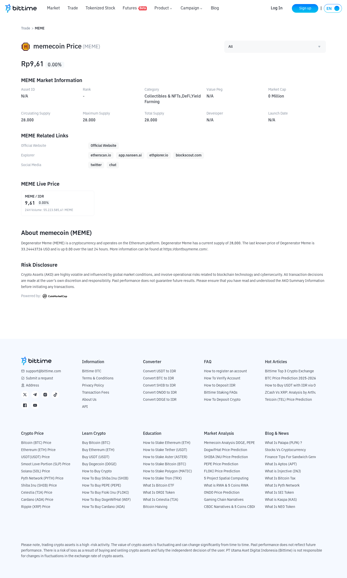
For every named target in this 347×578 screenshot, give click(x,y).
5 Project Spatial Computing (226, 478)
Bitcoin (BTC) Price (36, 443)
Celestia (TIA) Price (36, 492)
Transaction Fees (95, 392)
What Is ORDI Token (159, 492)
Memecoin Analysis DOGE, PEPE (229, 443)
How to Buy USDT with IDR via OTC (292, 385)
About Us (89, 400)
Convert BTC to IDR (158, 378)
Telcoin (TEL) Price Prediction (288, 400)
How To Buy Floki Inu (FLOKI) (105, 492)
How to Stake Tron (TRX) (162, 478)
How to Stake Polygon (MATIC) (167, 471)
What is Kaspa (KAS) (281, 500)
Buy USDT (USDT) (95, 457)
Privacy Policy (93, 385)
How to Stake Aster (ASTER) (165, 457)
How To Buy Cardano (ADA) (103, 507)
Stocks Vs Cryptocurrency (285, 450)
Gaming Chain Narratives (224, 500)
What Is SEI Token (279, 492)
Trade (73, 8)
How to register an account (225, 371)
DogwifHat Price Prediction (225, 450)
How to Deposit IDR (219, 385)
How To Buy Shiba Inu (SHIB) (105, 478)
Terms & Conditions (98, 378)
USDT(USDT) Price (35, 457)
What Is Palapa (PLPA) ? (283, 443)
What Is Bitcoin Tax (280, 478)
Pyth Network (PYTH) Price (42, 478)
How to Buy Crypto (97, 471)
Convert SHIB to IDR (159, 385)
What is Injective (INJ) (283, 471)
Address (32, 385)
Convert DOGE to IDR (160, 400)
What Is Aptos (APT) (281, 464)
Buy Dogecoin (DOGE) (99, 464)
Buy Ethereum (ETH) (98, 450)
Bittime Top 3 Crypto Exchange (289, 371)
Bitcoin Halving (155, 507)
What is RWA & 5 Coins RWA (226, 485)
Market (53, 8)
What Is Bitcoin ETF (158, 485)
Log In (276, 8)
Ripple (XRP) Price (35, 507)
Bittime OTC (91, 371)
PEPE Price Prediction (221, 464)
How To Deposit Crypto (222, 400)
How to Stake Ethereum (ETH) (167, 443)
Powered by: (31, 296)
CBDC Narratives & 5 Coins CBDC (230, 507)
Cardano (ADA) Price (37, 500)
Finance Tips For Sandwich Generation (295, 457)
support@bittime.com (43, 371)
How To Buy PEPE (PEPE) (101, 485)
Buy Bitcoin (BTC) (96, 443)
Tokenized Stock (100, 8)
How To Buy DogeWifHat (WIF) (106, 500)
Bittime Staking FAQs (221, 392)
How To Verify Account (222, 378)
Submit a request (39, 378)
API (85, 407)
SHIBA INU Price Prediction (226, 457)
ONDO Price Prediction (222, 492)
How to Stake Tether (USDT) (165, 450)
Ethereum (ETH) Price (38, 450)
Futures (134, 8)
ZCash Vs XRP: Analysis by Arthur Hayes (296, 392)
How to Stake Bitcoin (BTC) (164, 464)
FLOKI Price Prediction (222, 471)
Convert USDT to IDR (159, 371)
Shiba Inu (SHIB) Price (39, 485)
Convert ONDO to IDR (160, 392)
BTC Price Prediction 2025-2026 (290, 378)
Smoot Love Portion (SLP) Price (45, 464)
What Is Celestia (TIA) (160, 500)
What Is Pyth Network (282, 485)
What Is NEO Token (280, 507)
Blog (215, 8)
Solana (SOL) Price (35, 471)
